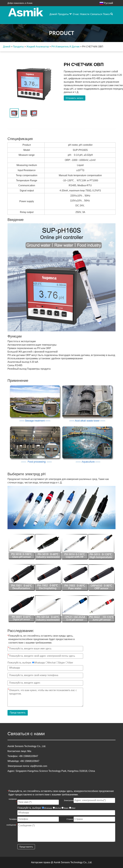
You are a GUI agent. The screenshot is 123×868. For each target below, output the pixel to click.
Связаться (96, 14)
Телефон (13, 819)
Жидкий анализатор (37, 46)
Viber (70, 662)
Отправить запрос (74, 98)
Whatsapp (39, 662)
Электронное (68, 800)
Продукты (63, 14)
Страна (70, 819)
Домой (53, 14)
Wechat (51, 662)
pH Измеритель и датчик (65, 46)
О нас (76, 14)
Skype (61, 662)
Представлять (18, 712)
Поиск (106, 14)
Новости (84, 14)
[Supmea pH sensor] (62, 507)
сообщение (11, 824)
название (13, 800)
